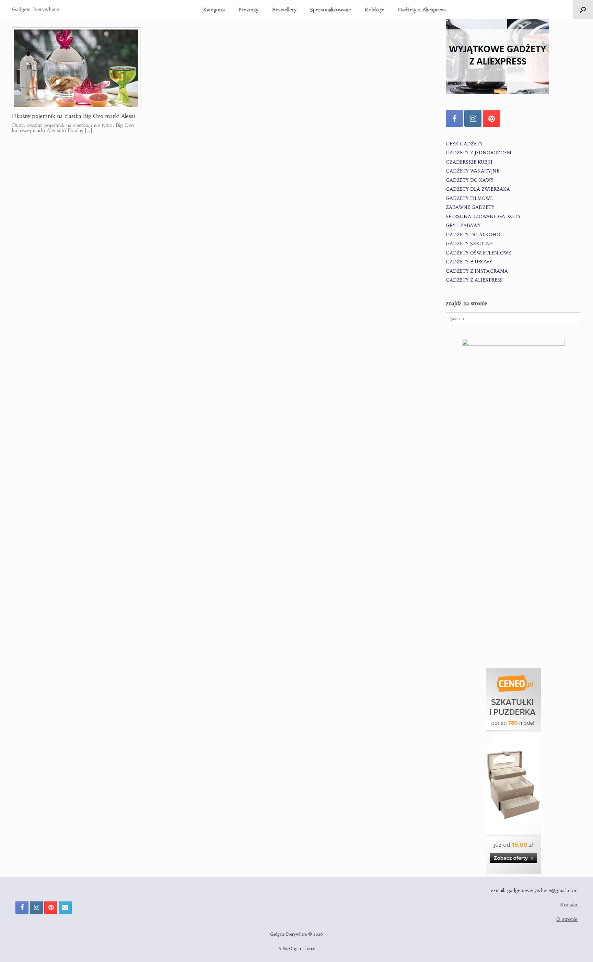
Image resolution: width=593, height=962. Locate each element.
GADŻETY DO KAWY (469, 180)
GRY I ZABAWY (463, 225)
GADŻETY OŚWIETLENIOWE (478, 253)
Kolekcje (374, 10)
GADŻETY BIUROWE (469, 262)
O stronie (567, 919)
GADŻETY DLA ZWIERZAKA (478, 189)
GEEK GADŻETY (464, 144)
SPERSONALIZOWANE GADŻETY (483, 216)
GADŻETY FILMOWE (469, 198)
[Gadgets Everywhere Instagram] (472, 118)
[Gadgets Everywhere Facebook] (454, 118)
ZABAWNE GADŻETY (470, 207)
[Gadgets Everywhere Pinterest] (491, 118)
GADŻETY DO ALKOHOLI (475, 235)
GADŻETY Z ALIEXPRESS (474, 280)
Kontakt (569, 905)
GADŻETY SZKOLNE (469, 244)
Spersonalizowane (330, 10)
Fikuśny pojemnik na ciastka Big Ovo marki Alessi (73, 116)
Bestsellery (284, 10)
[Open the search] (583, 9)
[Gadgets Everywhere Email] (65, 907)
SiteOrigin (292, 948)
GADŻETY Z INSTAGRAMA (477, 271)
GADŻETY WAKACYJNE (472, 171)
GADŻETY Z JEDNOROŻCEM (478, 153)
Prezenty (248, 10)
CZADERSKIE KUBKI (469, 162)
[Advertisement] (513, 606)
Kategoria (214, 10)
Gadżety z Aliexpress (422, 10)
